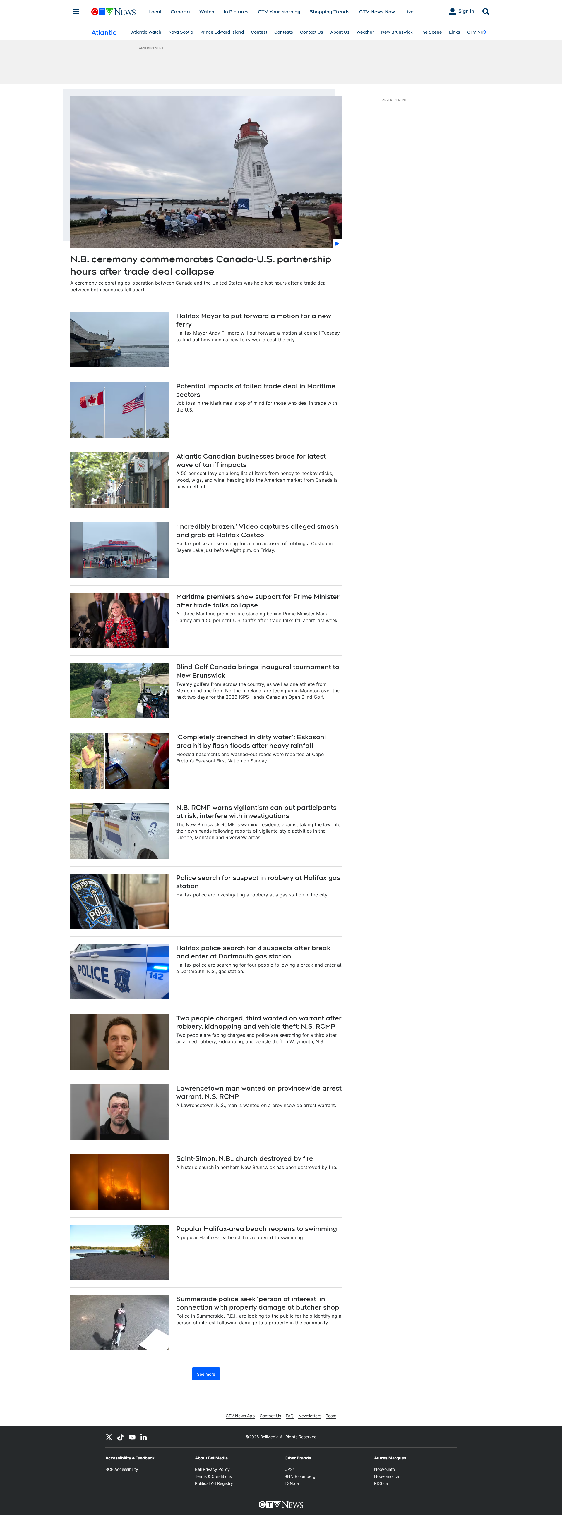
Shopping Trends (330, 12)
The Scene (431, 32)
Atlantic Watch (146, 32)
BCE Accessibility (121, 1469)
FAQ (290, 1415)
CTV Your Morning (279, 12)
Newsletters (309, 1415)
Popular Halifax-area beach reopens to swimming (256, 1228)
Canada (180, 12)
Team (331, 1415)
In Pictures (236, 12)
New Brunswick (397, 32)
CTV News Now (377, 12)
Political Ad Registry (214, 1483)
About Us (339, 32)
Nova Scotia (180, 32)
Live (409, 12)
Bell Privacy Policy (212, 1469)
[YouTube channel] (132, 1436)
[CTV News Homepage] (113, 11)
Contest (259, 32)
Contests (283, 32)
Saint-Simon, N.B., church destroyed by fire (244, 1158)
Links (454, 32)
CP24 (290, 1469)
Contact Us (311, 32)
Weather (365, 32)
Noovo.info (384, 1469)
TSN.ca (292, 1483)
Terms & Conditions (213, 1476)
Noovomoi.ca (386, 1476)
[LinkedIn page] (144, 1436)
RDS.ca (381, 1483)
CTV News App (240, 1415)
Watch (206, 12)
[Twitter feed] (108, 1436)
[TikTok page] (120, 1436)
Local (154, 12)
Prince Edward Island (222, 32)
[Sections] (76, 12)
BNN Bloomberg (300, 1476)
